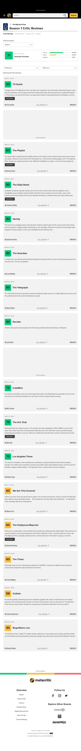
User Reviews (19, 34)
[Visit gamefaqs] (59, 723)
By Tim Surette (9, 105)
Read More (9, 98)
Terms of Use (21, 715)
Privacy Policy (21, 707)
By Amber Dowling (11, 239)
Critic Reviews (8, 34)
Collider (13, 594)
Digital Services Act (21, 711)
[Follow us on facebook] (53, 697)
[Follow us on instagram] (59, 697)
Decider (13, 322)
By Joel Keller (9, 342)
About (21, 695)
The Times (15, 559)
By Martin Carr (9, 511)
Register (74, 15)
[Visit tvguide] (59, 718)
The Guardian (16, 253)
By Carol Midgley (10, 580)
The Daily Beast (17, 185)
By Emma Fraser (10, 171)
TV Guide (14, 84)
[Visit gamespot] (59, 711)
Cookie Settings (21, 719)
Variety (13, 219)
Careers (21, 703)
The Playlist (15, 150)
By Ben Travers (9, 408)
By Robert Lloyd (10, 477)
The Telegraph (17, 287)
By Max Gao (8, 442)
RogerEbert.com (18, 628)
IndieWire (14, 388)
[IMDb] (51, 733)
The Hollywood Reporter (22, 525)
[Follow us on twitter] (66, 697)
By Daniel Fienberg (11, 545)
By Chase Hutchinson (11, 614)
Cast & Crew (30, 34)
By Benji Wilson (10, 308)
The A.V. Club (16, 422)
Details (38, 34)
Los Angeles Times (19, 456)
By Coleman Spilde (11, 205)
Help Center (21, 699)
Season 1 (73, 105)
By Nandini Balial (10, 648)
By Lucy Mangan (10, 274)
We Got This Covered (20, 491)
